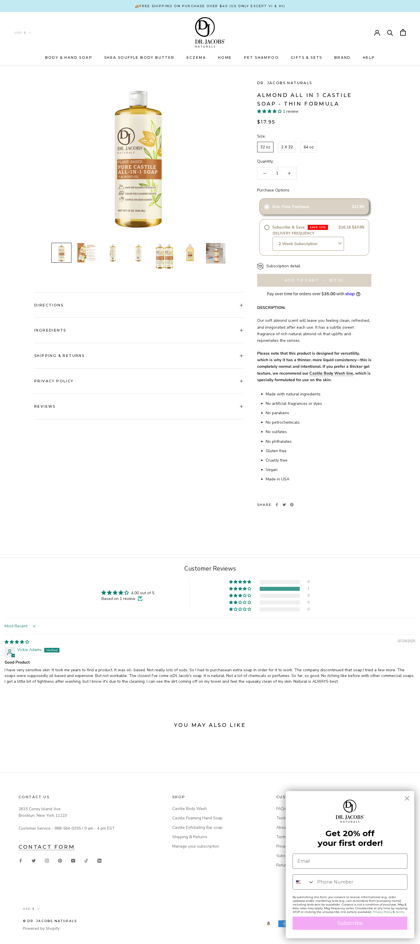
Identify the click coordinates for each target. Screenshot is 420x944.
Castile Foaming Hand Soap (197, 818)
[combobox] (303, 882)
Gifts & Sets (306, 57)
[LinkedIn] (99, 860)
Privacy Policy (54, 381)
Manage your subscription (195, 846)
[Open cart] (403, 32)
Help (369, 57)
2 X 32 (287, 147)
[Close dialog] (407, 798)
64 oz (309, 147)
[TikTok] (86, 860)
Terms (400, 912)
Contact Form (47, 847)
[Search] (390, 32)
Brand (342, 57)
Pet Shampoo (261, 57)
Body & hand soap (68, 57)
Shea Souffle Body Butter (139, 57)
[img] (17, 642)
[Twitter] (284, 504)
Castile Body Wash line (331, 373)
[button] (270, 111)
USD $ (20, 33)
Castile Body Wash (189, 808)
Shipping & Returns (59, 355)
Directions (48, 305)
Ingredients (50, 330)
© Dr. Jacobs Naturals (50, 921)
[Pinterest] (291, 504)
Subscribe (350, 923)
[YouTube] (73, 860)
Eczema (196, 57)
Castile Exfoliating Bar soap (197, 827)
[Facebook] (277, 504)
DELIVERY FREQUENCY (293, 233)
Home (225, 57)
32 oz (265, 147)
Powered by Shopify (41, 928)
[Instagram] (47, 860)
